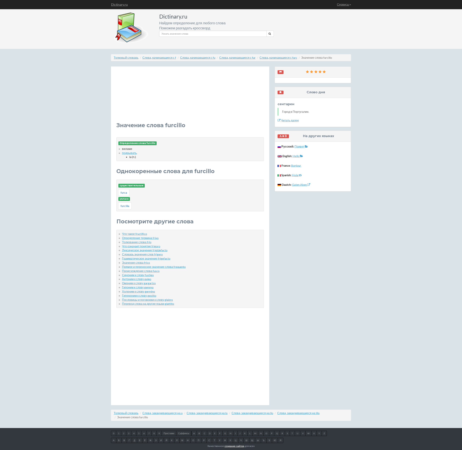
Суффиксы (183, 433)
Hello (296, 156)
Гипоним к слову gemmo (138, 287)
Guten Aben (299, 184)
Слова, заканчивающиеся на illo (298, 413)
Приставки (169, 433)
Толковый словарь (126, 57)
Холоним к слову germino (138, 291)
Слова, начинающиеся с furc (278, 57)
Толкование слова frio (136, 242)
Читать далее (289, 120)
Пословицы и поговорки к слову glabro (147, 299)
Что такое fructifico (134, 233)
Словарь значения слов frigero (142, 254)
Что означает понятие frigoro (141, 246)
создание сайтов (234, 445)
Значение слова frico (136, 262)
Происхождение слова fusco (141, 271)
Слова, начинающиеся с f (159, 57)
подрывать (129, 153)
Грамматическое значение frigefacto (146, 258)
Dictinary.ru (119, 4)
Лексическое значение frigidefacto (144, 250)
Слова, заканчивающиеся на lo (207, 413)
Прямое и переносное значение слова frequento (154, 266)
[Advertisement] (190, 97)
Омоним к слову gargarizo (139, 283)
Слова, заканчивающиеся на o (162, 413)
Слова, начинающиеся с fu (197, 57)
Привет (300, 146)
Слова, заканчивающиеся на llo (252, 413)
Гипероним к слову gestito (139, 295)
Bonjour (296, 165)
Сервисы (343, 4)
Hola (295, 175)
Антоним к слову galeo (136, 279)
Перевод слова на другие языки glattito (148, 303)
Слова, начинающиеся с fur (237, 57)
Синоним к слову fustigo (138, 275)
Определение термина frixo (140, 238)
